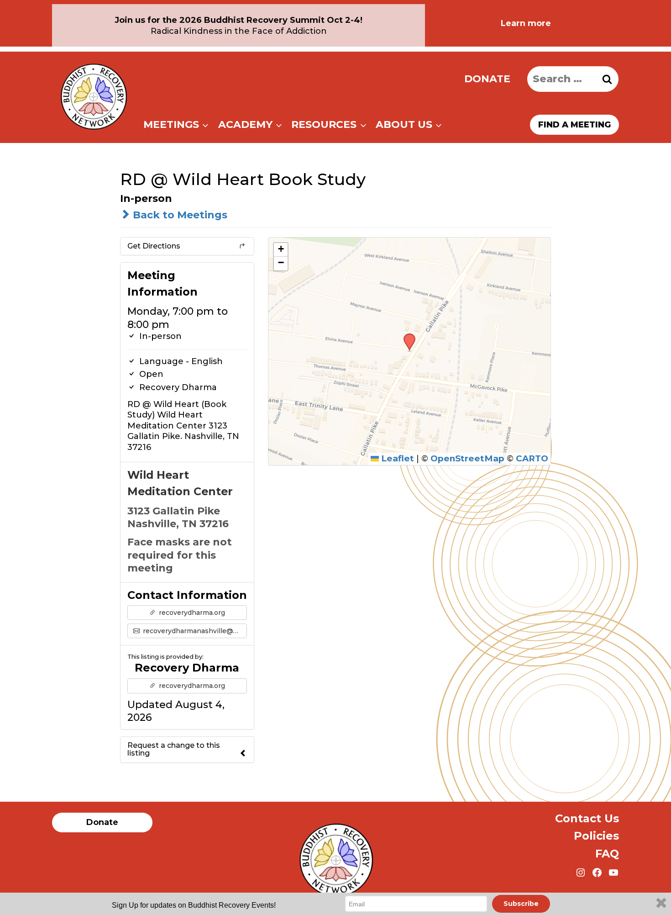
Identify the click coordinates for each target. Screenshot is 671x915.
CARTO (532, 458)
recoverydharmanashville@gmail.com (194, 631)
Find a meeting (574, 125)
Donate (487, 79)
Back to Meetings (178, 215)
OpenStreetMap (467, 458)
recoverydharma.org (191, 612)
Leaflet (396, 458)
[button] (406, 336)
